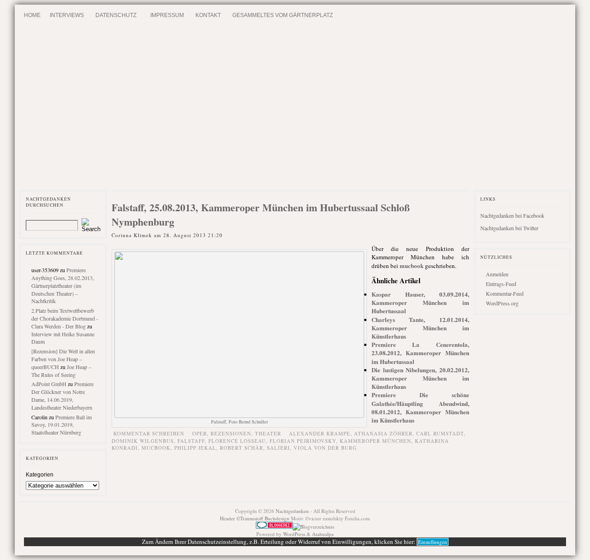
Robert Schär (241, 447)
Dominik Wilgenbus (143, 440)
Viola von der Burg (325, 447)
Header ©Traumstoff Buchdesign (255, 518)
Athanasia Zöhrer (383, 433)
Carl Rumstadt (440, 433)
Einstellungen (432, 541)
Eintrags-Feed (501, 283)
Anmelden (497, 274)
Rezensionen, (233, 433)
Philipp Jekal (195, 447)
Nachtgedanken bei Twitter (509, 228)
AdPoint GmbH (48, 383)
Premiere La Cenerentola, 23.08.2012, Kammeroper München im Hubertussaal (420, 352)
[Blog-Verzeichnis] (274, 526)
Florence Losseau (237, 440)
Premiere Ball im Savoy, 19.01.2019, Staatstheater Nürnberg (61, 424)
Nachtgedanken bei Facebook (512, 215)
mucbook (412, 265)
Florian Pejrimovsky (303, 440)
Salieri (278, 447)
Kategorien (39, 474)
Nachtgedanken (292, 510)
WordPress (294, 533)
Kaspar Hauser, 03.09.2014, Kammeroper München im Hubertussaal (420, 302)
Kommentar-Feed (505, 293)
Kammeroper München (375, 440)
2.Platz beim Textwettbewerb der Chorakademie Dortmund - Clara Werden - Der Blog (64, 318)
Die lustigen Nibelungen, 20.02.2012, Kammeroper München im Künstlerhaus (420, 378)
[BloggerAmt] (313, 526)
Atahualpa (323, 533)
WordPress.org (502, 303)
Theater (268, 433)
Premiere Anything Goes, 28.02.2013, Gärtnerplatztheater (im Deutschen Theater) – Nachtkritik (62, 285)
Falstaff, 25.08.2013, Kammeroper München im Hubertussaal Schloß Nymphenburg (261, 214)
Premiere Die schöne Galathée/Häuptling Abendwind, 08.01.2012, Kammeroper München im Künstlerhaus (420, 407)
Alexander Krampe (319, 433)
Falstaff (191, 440)
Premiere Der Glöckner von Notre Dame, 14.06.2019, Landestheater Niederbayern (62, 395)
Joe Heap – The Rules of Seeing (61, 370)
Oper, (201, 433)
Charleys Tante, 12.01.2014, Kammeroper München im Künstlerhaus (420, 327)
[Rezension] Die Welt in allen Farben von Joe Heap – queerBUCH (63, 358)
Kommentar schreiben (148, 433)
